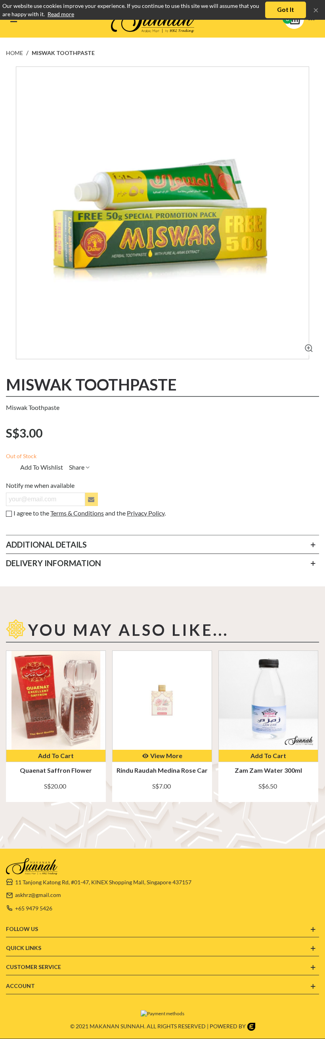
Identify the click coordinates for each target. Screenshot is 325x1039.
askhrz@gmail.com (38, 894)
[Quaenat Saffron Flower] (55, 700)
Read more (61, 14)
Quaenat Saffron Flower (56, 770)
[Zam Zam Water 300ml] (268, 700)
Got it (285, 9)
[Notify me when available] (91, 499)
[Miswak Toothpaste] (307, 349)
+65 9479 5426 (33, 908)
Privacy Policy (145, 513)
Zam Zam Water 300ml (268, 770)
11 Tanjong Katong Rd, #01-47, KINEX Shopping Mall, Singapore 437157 (103, 882)
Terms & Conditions (77, 513)
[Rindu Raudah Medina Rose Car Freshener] (162, 700)
